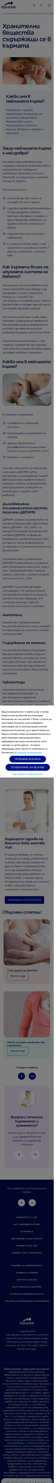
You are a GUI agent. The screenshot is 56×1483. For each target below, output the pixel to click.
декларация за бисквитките (28, 752)
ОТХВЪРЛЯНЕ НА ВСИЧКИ (28, 767)
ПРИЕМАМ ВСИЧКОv (28, 759)
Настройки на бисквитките (28, 774)
